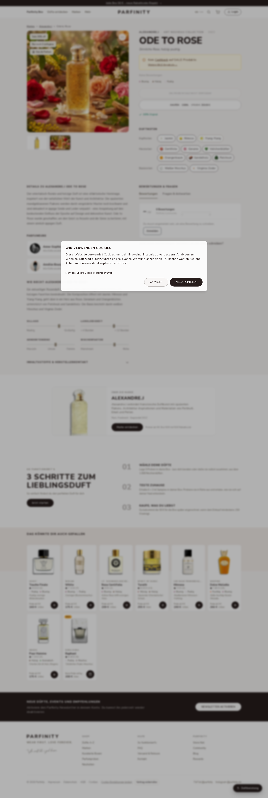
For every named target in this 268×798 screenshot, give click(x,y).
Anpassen (156, 282)
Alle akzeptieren (186, 282)
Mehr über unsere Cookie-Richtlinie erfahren (88, 273)
